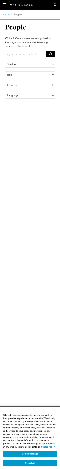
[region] (30, 437)
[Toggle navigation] (6, 4)
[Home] (20, 5)
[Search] (55, 4)
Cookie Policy (48, 446)
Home (6, 14)
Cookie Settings (30, 453)
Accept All (30, 463)
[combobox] (25, 54)
